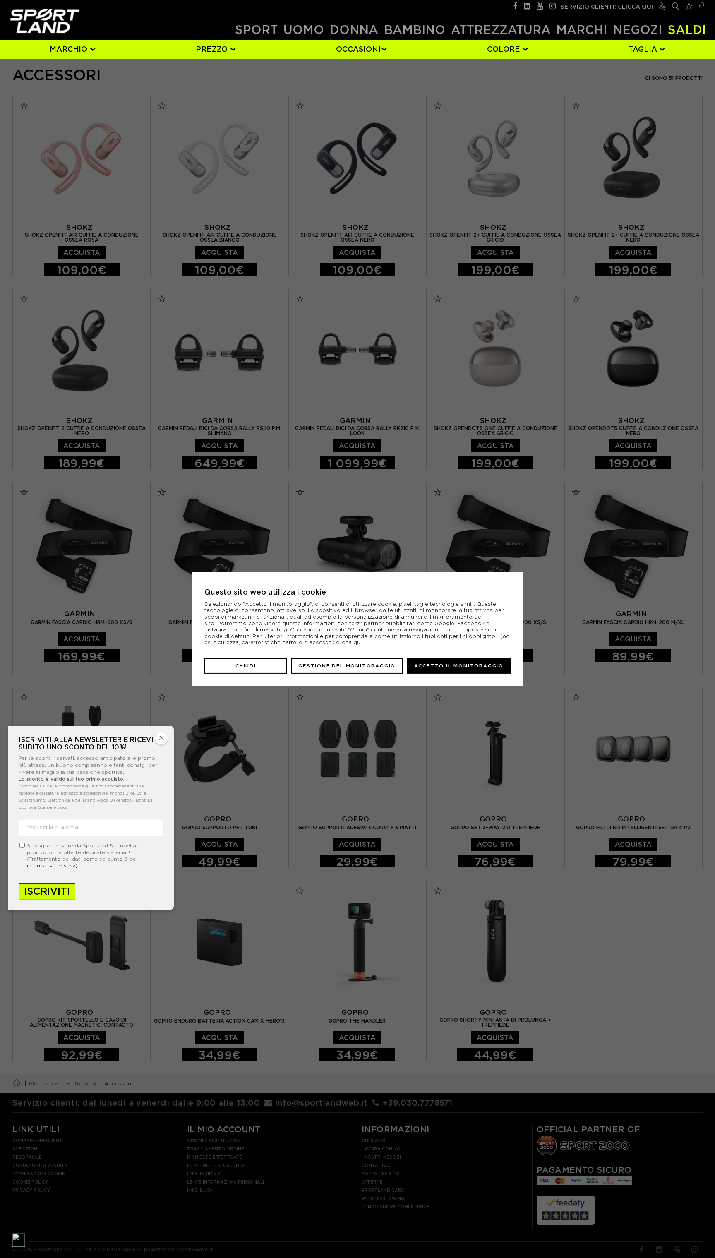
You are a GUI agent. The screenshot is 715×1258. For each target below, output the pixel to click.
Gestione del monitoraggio (347, 665)
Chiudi (245, 665)
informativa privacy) (52, 865)
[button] (19, 1239)
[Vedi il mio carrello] (702, 5)
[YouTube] (540, 5)
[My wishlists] (689, 5)
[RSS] (527, 5)
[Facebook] (515, 5)
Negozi (637, 29)
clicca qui (349, 642)
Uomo (303, 29)
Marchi (581, 29)
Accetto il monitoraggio (459, 665)
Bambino (414, 29)
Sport (256, 29)
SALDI (687, 29)
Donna (354, 29)
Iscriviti (47, 891)
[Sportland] (44, 21)
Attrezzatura (501, 29)
